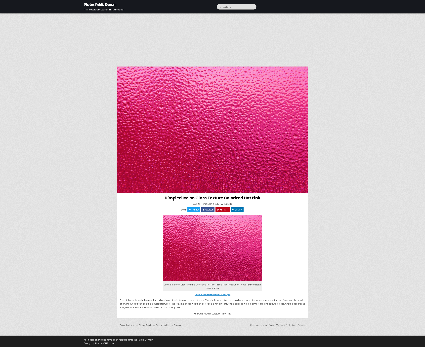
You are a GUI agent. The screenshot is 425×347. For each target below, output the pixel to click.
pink (229, 313)
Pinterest (224, 209)
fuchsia (207, 313)
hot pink (222, 313)
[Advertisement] (212, 38)
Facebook (209, 209)
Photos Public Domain (100, 4)
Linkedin (238, 209)
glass (214, 313)
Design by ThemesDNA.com (99, 343)
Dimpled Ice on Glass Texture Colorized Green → (279, 325)
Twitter (195, 209)
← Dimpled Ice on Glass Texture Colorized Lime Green (149, 325)
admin (198, 204)
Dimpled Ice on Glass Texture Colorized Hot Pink (212, 198)
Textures (228, 203)
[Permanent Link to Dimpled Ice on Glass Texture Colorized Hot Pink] (212, 130)
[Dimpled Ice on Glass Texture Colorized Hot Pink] (212, 281)
